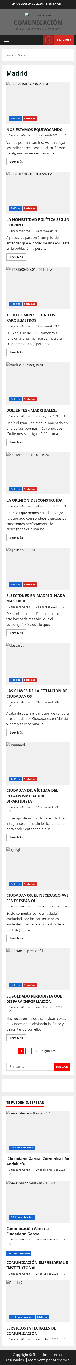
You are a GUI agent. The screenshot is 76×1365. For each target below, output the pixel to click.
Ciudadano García (19, 135)
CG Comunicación (22, 1147)
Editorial (42, 1317)
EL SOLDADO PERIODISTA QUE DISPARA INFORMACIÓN (38, 969)
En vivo (64, 40)
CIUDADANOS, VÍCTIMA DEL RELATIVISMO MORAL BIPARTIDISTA (38, 763)
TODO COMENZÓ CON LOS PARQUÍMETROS (38, 288)
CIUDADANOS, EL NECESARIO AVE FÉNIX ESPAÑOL (38, 868)
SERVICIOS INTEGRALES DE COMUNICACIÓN (31, 1331)
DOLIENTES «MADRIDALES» (38, 383)
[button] (6, 39)
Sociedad (30, 118)
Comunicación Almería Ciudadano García (27, 1231)
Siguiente (49, 1051)
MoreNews (36, 1360)
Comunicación (38, 23)
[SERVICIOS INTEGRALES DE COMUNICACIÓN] (38, 1301)
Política (15, 118)
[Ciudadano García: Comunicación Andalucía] (38, 1132)
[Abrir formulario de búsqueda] (38, 40)
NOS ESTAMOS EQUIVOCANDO (38, 103)
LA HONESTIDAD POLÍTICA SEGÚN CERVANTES (38, 193)
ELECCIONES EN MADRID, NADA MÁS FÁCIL (38, 569)
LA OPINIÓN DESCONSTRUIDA (38, 473)
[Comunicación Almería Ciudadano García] (38, 1202)
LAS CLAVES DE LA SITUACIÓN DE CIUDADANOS (38, 664)
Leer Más (18, 162)
